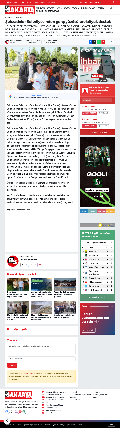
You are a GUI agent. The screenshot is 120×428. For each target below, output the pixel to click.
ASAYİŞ (67, 8)
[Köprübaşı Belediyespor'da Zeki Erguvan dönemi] (18, 284)
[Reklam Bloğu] (97, 65)
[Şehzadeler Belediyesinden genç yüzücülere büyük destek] (41, 68)
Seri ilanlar (76, 400)
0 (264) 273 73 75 (90, 113)
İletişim (75, 392)
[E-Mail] (22, 265)
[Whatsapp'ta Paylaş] (99, 42)
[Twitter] (31, 265)
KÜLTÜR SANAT (88, 8)
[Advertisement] (49, 231)
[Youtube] (40, 265)
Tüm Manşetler (51, 407)
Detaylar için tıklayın (97, 297)
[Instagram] (36, 265)
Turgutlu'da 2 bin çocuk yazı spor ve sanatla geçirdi (64, 294)
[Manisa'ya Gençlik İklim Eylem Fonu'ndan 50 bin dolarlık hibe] (41, 284)
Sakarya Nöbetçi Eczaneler (56, 392)
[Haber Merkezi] (13, 261)
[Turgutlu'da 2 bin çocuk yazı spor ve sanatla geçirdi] (65, 284)
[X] (11, 412)
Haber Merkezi (29, 259)
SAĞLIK (39, 11)
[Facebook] (27, 265)
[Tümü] (112, 306)
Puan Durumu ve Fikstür (54, 405)
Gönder (12, 365)
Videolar (27, 2)
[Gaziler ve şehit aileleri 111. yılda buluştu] (65, 307)
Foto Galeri (13, 2)
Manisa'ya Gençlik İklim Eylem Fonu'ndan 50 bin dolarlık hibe (41, 294)
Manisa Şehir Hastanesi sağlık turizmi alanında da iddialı (17, 317)
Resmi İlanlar (39, 2)
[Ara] (111, 8)
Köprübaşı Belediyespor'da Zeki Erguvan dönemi (17, 294)
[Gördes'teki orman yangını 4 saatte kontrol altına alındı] (41, 307)
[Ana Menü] (111, 11)
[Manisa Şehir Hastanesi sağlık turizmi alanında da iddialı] (18, 307)
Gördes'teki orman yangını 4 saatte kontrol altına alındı (41, 317)
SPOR (59, 8)
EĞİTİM (101, 8)
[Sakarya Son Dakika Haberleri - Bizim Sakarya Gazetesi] (20, 10)
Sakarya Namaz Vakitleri (55, 397)
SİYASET (50, 8)
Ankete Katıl (88, 330)
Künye (97, 392)
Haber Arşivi (50, 413)
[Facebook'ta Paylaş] (90, 42)
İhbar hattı (52, 2)
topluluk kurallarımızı (28, 373)
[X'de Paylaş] (94, 42)
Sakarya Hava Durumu (54, 395)
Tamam (111, 424)
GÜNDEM (40, 8)
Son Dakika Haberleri (54, 410)
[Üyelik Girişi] (113, 2)
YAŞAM (75, 8)
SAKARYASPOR (52, 11)
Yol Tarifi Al (104, 113)
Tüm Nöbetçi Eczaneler (98, 132)
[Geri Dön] (7, 420)
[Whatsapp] (24, 412)
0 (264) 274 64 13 (90, 126)
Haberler (9, 17)
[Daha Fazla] (103, 42)
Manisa (19, 17)
